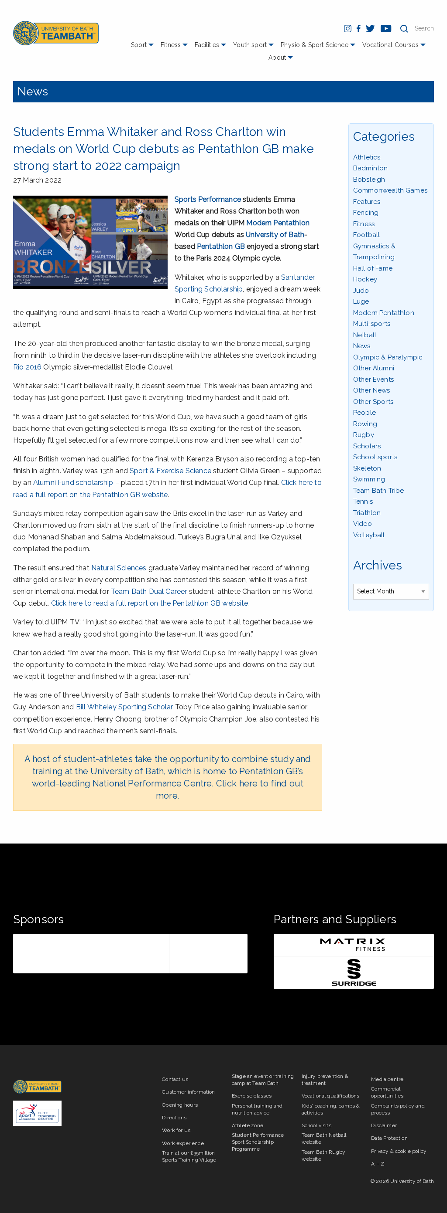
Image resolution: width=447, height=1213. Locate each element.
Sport (139, 45)
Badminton (370, 168)
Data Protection (389, 1138)
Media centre (387, 1079)
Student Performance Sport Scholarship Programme (258, 1142)
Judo (361, 291)
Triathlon (367, 513)
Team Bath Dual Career (149, 591)
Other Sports (373, 402)
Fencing (365, 213)
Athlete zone (247, 1125)
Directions (174, 1118)
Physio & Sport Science (314, 45)
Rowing (365, 424)
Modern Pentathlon (277, 223)
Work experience (182, 1143)
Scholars (367, 446)
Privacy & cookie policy (398, 1151)
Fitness (171, 45)
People (364, 413)
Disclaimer (384, 1125)
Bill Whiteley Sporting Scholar (124, 707)
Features (366, 202)
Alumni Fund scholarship (73, 482)
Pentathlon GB (221, 246)
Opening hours (180, 1105)
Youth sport (250, 45)
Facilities (207, 45)
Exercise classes (252, 1096)
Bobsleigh (369, 179)
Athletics (366, 157)
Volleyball (369, 535)
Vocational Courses (390, 45)
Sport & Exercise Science (170, 471)
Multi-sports (371, 324)
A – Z (378, 1164)
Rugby (363, 435)
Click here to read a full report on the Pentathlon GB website (149, 603)
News (32, 91)
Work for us (176, 1130)
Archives (377, 565)
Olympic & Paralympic (388, 357)
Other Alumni (373, 368)
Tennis (363, 501)
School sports (375, 457)
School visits (316, 1125)
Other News (371, 390)
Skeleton (367, 468)
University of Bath (275, 234)
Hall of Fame (372, 268)
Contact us (175, 1079)
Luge (361, 301)
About (277, 57)
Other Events (373, 379)
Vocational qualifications (331, 1096)
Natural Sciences (119, 568)
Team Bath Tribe (378, 491)
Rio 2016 (27, 367)
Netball (364, 335)
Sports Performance (208, 199)
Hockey (365, 279)
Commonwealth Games (390, 190)
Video (362, 524)
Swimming (369, 479)
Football (366, 235)
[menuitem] (143, 48)
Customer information (188, 1092)
